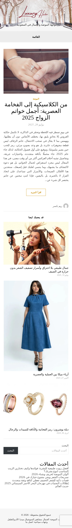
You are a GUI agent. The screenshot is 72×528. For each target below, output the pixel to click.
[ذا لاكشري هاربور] (36, 13)
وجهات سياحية (41, 521)
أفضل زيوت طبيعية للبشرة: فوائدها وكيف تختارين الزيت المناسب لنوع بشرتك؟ (38, 469)
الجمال (46, 519)
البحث (65, 445)
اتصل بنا (29, 521)
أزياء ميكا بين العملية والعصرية (51, 374)
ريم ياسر (57, 206)
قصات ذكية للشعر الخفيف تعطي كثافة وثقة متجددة (40, 480)
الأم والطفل (13, 519)
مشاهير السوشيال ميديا (31, 519)
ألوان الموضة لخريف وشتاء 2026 (50, 474)
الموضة (36, 98)
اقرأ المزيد (36, 192)
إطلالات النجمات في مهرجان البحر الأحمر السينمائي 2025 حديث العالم (37, 484)
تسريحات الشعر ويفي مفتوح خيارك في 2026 (44, 477)
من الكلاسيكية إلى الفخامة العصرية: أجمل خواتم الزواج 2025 (36, 111)
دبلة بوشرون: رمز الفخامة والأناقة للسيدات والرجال (39, 429)
